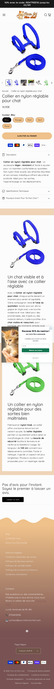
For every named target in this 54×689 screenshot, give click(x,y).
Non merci (35, 358)
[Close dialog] (50, 328)
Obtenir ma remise (35, 350)
